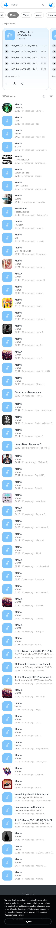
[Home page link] (5, 4)
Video (26, 15)
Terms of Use (28, 894)
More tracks (11, 76)
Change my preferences (14, 915)
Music (13, 15)
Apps (38, 15)
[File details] (28, 108)
